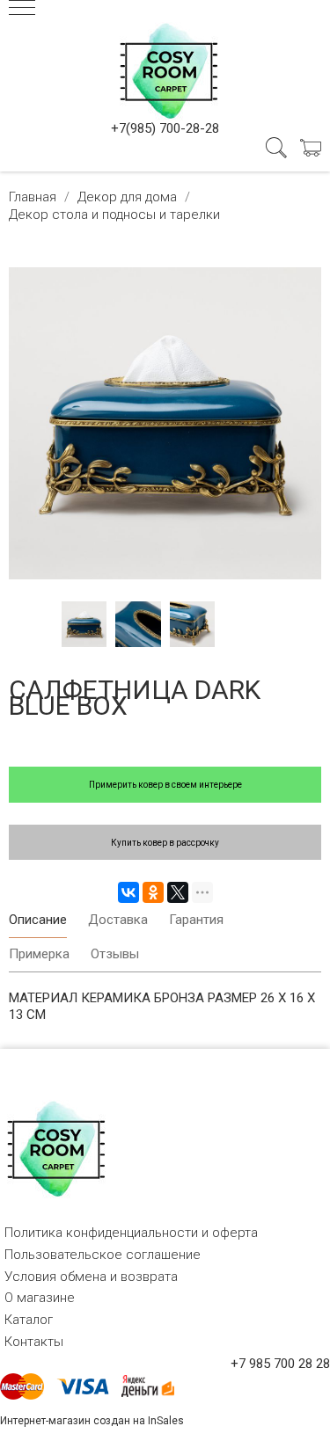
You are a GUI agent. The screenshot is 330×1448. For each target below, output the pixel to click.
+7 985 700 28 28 (280, 1364)
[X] (177, 892)
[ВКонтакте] (128, 892)
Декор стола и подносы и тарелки (114, 214)
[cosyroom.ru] (165, 67)
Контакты (33, 1342)
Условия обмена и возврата (91, 1276)
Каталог (28, 1320)
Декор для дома (127, 197)
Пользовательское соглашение (102, 1254)
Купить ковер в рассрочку (165, 843)
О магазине (39, 1298)
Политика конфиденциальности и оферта (131, 1233)
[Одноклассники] (153, 892)
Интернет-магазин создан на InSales (92, 1421)
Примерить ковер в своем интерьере (165, 784)
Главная (32, 197)
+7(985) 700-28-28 (165, 128)
